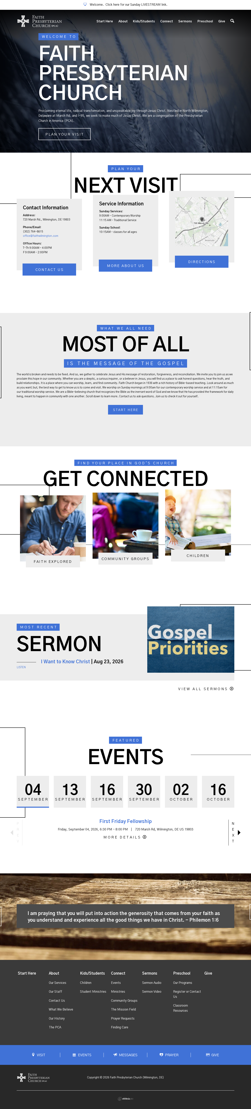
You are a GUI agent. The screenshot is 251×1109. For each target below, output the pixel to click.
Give (221, 21)
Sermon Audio (151, 982)
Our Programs (182, 982)
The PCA (55, 1027)
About (123, 21)
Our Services (57, 982)
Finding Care (119, 1027)
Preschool (205, 21)
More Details (122, 837)
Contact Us (49, 270)
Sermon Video (151, 991)
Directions (202, 262)
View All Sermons (203, 689)
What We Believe (61, 1009)
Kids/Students (144, 21)
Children (85, 982)
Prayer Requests (123, 1018)
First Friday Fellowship (125, 821)
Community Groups (124, 1000)
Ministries (118, 991)
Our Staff (55, 991)
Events (116, 982)
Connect (166, 21)
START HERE (126, 410)
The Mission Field (123, 1009)
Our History (57, 1018)
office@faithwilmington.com (40, 236)
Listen (21, 667)
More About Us (126, 266)
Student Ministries (93, 991)
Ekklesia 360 (125, 1099)
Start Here (104, 21)
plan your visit (64, 134)
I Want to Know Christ (65, 662)
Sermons (185, 21)
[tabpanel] (125, 81)
